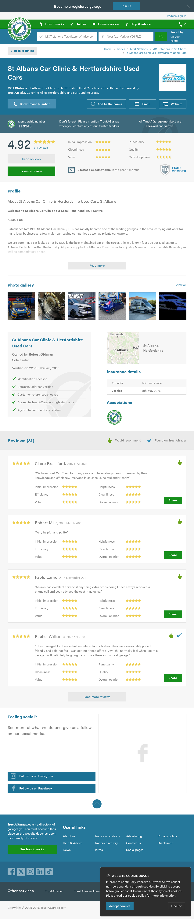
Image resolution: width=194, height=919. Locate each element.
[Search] (161, 36)
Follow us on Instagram (36, 776)
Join (126, 6)
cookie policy (137, 895)
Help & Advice (73, 843)
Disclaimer (165, 843)
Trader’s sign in (176, 16)
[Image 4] (112, 306)
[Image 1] (21, 306)
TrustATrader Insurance (90, 891)
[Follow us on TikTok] (49, 872)
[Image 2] (51, 306)
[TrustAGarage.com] (114, 417)
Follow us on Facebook (35, 788)
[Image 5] (142, 306)
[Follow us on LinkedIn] (40, 872)
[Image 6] (172, 306)
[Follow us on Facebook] (12, 872)
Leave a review (31, 171)
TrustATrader (54, 891)
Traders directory (106, 843)
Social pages (134, 850)
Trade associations (107, 836)
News (67, 850)
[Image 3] (81, 306)
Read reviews (31, 159)
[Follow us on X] (21, 872)
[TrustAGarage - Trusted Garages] (19, 23)
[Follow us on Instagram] (30, 872)
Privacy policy (167, 836)
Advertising (134, 836)
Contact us (133, 843)
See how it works (32, 849)
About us (69, 836)
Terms (99, 850)
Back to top (97, 803)
